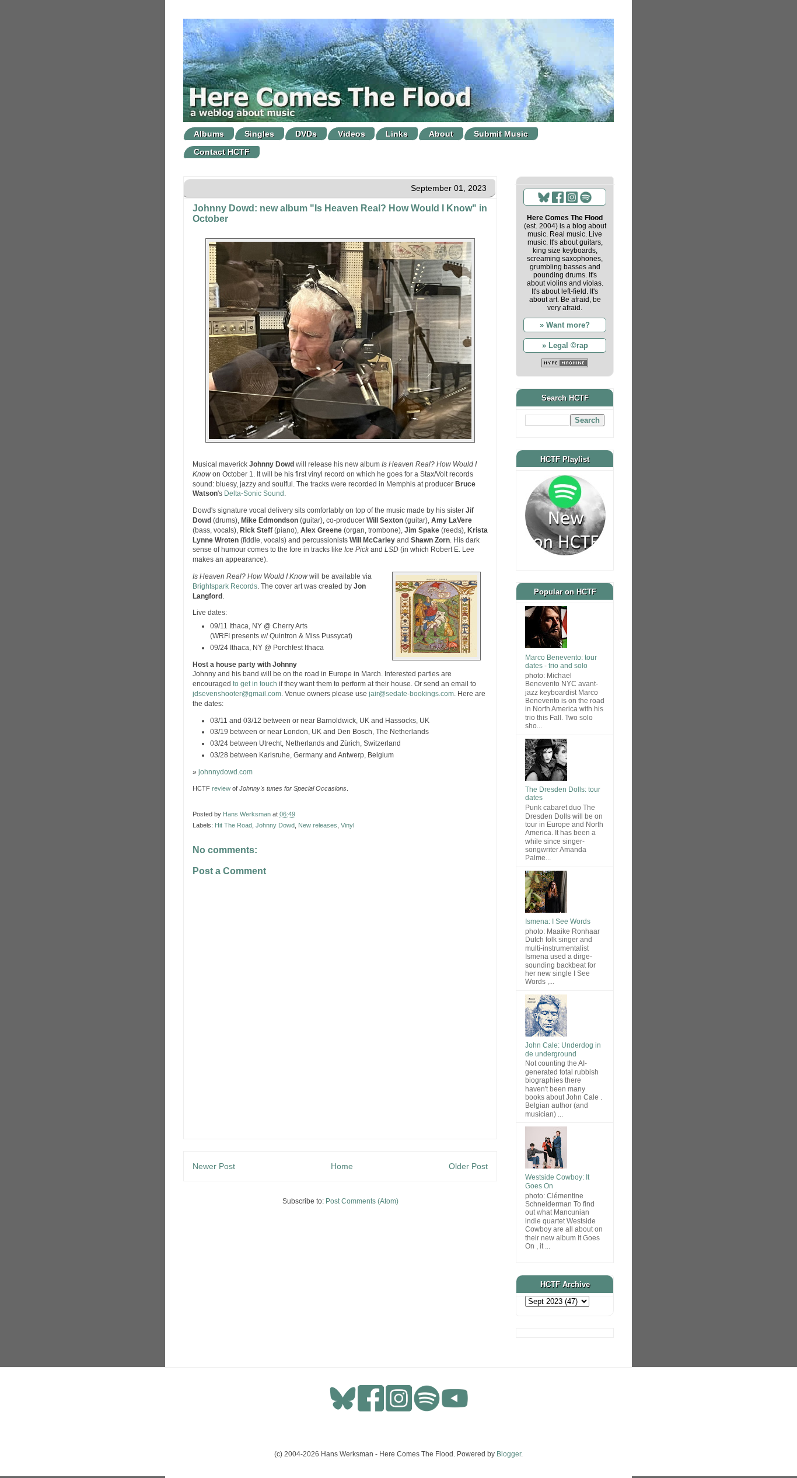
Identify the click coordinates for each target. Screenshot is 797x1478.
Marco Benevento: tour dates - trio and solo (561, 661)
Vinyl (347, 825)
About (441, 133)
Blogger (509, 1454)
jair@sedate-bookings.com (411, 694)
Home (342, 1166)
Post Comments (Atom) (362, 1201)
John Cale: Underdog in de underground (563, 1049)
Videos (351, 133)
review (221, 788)
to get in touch (255, 684)
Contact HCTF (222, 152)
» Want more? (565, 325)
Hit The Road (233, 825)
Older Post (468, 1166)
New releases (317, 825)
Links (397, 133)
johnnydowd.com (225, 772)
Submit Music (501, 133)
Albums (209, 133)
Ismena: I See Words (557, 921)
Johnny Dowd (275, 825)
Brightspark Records (225, 586)
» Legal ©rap (565, 345)
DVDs (306, 133)
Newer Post (214, 1166)
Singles (259, 133)
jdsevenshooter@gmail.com (237, 694)
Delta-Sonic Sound (254, 493)
